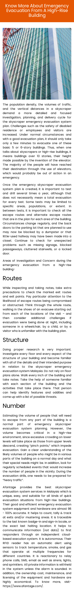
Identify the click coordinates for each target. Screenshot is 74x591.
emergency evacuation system (48, 122)
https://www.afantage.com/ (23, 586)
